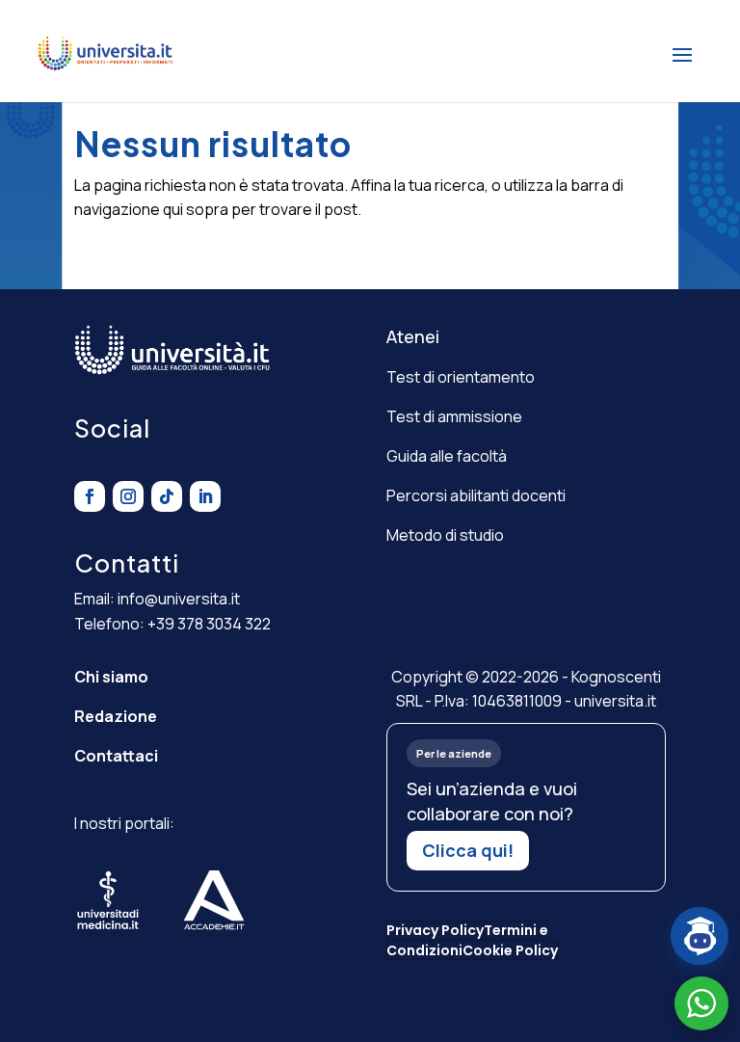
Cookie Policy (510, 950)
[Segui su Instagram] (128, 496)
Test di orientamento (460, 376)
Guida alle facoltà (446, 456)
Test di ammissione (454, 416)
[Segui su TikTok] (166, 496)
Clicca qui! (468, 850)
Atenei (412, 336)
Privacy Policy (435, 930)
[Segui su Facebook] (89, 496)
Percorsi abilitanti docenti (476, 495)
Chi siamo (111, 676)
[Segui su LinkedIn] (205, 496)
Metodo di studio (445, 535)
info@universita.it (179, 598)
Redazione (115, 716)
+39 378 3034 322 (209, 623)
